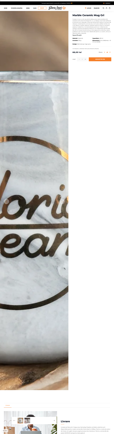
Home (5, 8)
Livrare (8, 405)
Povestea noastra (16, 8)
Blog (34, 8)
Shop (42, 8)
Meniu (28, 8)
